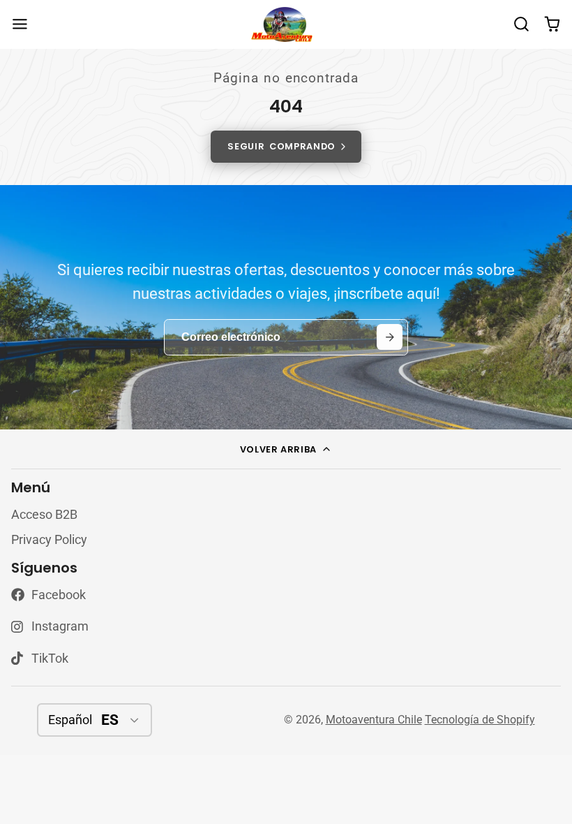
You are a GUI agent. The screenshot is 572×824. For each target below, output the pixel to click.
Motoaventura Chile (374, 719)
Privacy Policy (49, 540)
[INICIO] (286, 25)
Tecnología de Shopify (480, 719)
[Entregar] (389, 337)
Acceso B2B (44, 515)
